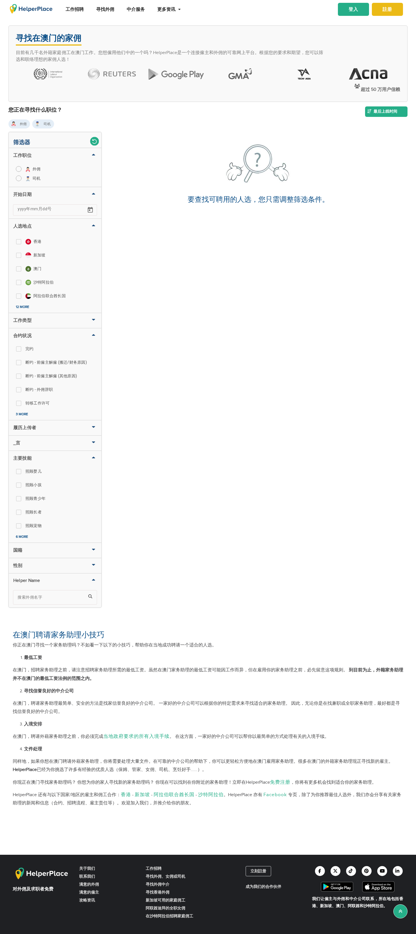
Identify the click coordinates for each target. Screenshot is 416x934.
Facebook (275, 795)
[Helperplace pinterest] (367, 871)
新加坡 (142, 795)
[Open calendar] (90, 210)
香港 (126, 795)
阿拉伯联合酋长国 (174, 795)
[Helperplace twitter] (335, 871)
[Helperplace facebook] (320, 871)
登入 (353, 9)
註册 (387, 9)
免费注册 (280, 782)
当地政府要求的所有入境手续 (136, 736)
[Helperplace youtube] (382, 871)
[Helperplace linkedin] (398, 871)
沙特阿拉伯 (211, 795)
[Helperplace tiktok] (351, 871)
